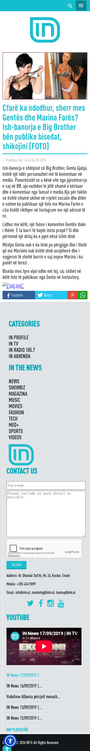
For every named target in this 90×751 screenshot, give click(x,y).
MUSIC (14, 400)
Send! (17, 565)
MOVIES (15, 406)
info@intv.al (23, 592)
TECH (13, 418)
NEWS (14, 381)
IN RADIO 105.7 (22, 350)
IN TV (13, 343)
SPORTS (16, 431)
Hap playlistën (17, 729)
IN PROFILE (18, 337)
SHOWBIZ (17, 387)
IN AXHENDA (19, 356)
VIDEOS (15, 437)
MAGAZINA (18, 393)
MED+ (14, 425)
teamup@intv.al (66, 592)
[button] (10, 741)
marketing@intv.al (43, 592)
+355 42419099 (26, 584)
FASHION (16, 412)
